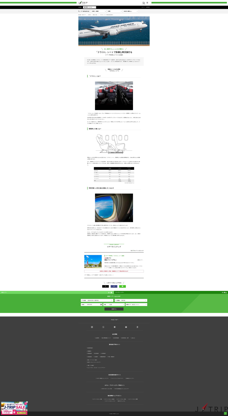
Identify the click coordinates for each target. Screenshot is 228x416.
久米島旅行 (103, 353)
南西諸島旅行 (103, 356)
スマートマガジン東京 (121, 399)
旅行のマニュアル (121, 401)
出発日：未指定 (95, 11)
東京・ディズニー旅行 (92, 359)
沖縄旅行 (89, 351)
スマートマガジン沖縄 (97, 399)
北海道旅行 (90, 356)
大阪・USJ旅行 (91, 365)
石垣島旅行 (90, 353)
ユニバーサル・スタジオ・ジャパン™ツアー (96, 367)
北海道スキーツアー (130, 378)
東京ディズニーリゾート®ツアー (94, 362)
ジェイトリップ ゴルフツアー (117, 378)
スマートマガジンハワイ (110, 401)
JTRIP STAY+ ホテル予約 (107, 388)
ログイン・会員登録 (146, 7)
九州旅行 (96, 356)
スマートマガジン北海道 (109, 399)
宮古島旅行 (96, 353)
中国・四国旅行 (111, 356)
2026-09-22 (89, 304)
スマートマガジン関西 (133, 399)
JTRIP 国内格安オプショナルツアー (122, 388)
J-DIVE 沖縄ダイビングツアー (103, 378)
